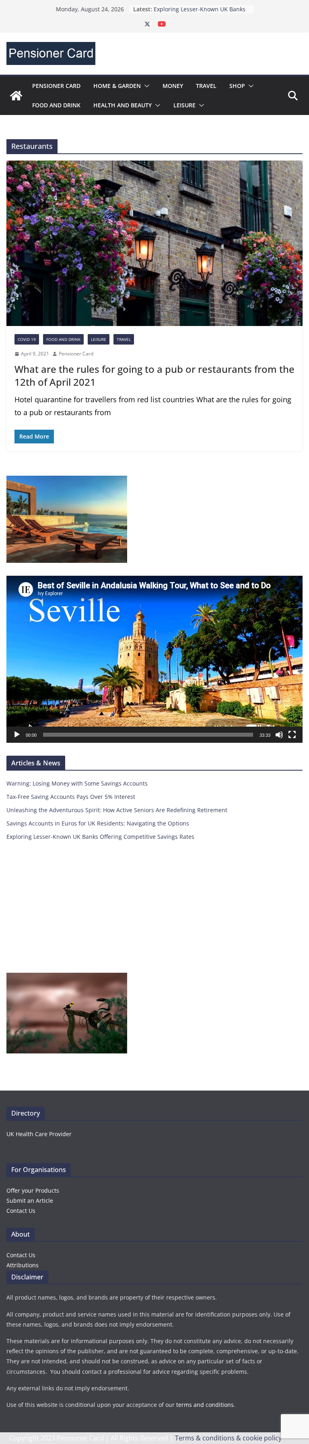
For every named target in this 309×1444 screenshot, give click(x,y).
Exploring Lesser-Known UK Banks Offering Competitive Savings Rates (100, 836)
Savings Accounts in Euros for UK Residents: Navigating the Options (200, 12)
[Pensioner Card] (16, 95)
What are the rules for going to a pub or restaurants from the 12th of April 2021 (154, 375)
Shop (237, 86)
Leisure (184, 105)
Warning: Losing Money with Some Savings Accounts (77, 783)
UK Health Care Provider (39, 1134)
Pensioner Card (56, 86)
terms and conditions (205, 1404)
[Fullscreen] (292, 735)
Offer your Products (32, 1190)
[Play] (17, 735)
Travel (206, 86)
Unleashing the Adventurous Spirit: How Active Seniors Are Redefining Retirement (116, 810)
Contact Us (20, 1210)
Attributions (22, 1265)
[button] (145, 86)
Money (173, 86)
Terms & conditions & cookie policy (228, 1438)
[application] (154, 659)
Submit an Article (29, 1200)
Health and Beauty (122, 105)
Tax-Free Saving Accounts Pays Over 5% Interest (70, 796)
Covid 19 (27, 339)
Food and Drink (56, 105)
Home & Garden (117, 86)
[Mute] (279, 735)
